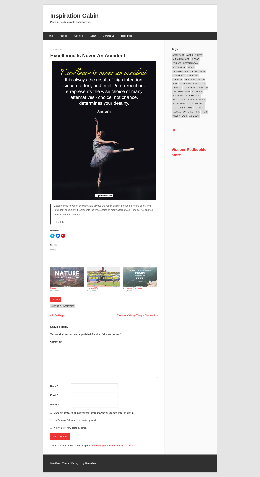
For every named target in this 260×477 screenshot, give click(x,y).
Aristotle (56, 306)
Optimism (189, 96)
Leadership (189, 87)
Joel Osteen (199, 83)
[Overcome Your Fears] (140, 277)
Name (54, 386)
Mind (187, 92)
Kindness (177, 87)
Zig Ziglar (194, 116)
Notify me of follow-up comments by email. (75, 420)
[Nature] (67, 277)
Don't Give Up (179, 67)
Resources (126, 36)
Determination (190, 63)
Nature (53, 288)
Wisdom (176, 116)
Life (174, 92)
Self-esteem (179, 108)
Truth (204, 112)
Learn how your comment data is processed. (113, 445)
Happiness (190, 79)
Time (197, 112)
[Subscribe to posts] (173, 131)
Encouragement (181, 71)
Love (180, 92)
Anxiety (198, 55)
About (93, 36)
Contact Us (108, 36)
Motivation (197, 92)
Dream (191, 67)
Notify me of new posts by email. (70, 428)
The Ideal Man (93, 288)
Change (195, 59)
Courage (177, 63)
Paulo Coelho (179, 100)
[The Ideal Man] (103, 277)
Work (184, 116)
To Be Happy (58, 315)
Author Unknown (181, 59)
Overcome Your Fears (132, 288)
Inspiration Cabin (74, 15)
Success (177, 112)
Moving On (178, 96)
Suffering (188, 112)
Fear (202, 71)
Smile (189, 108)
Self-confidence (195, 104)
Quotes (56, 299)
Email (54, 395)
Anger (189, 55)
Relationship (179, 104)
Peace (191, 100)
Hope (175, 83)
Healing (201, 79)
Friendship (192, 75)
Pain (198, 96)
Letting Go (202, 87)
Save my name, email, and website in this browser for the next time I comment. (94, 413)
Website (54, 404)
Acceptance (178, 55)
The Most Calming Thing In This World (136, 315)
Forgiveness (179, 75)
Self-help (78, 36)
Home (50, 36)
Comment (56, 342)
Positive (200, 100)
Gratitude (178, 79)
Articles (63, 36)
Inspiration (68, 306)
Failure (194, 71)
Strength (199, 108)
